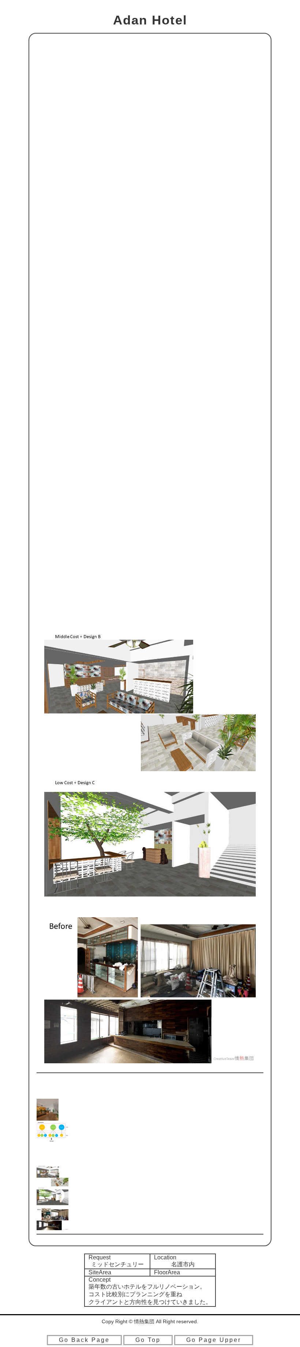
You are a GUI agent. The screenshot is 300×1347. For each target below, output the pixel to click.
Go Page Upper (213, 1340)
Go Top (148, 1340)
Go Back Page (84, 1340)
